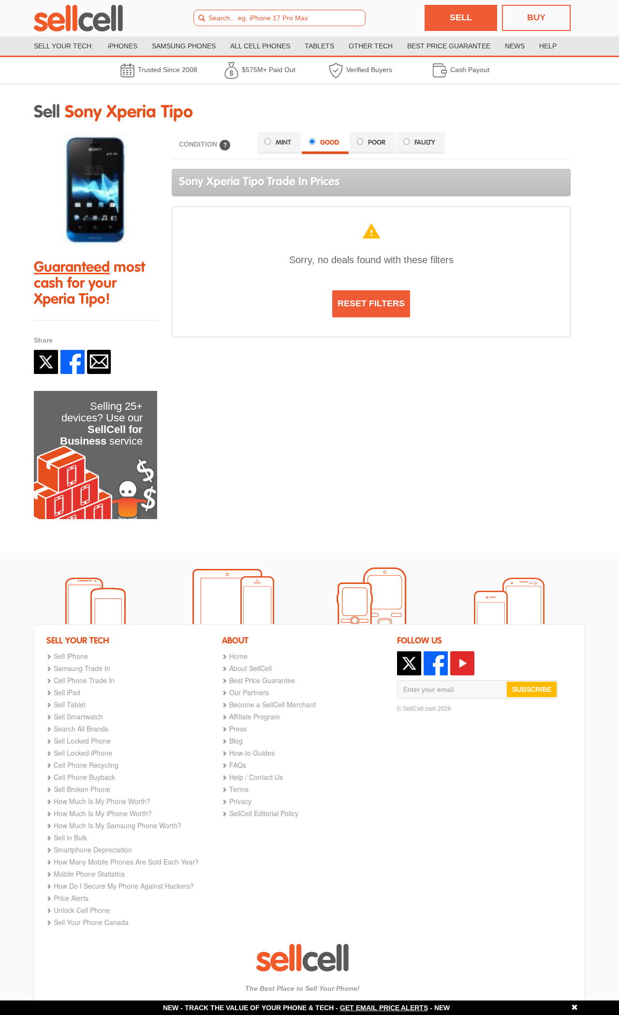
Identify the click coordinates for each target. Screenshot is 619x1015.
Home (238, 656)
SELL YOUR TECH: (63, 46)
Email (99, 362)
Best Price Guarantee (262, 680)
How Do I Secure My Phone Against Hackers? (124, 885)
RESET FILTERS (371, 303)
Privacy (240, 801)
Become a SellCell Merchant (272, 704)
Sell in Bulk (70, 837)
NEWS (515, 46)
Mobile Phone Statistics (89, 873)
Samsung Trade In (82, 668)
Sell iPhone (71, 656)
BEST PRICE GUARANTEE (448, 46)
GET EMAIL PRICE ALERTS (384, 1008)
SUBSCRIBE (531, 689)
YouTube (462, 663)
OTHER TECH (371, 46)
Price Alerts (71, 898)
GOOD (329, 142)
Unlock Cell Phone (82, 910)
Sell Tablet (70, 704)
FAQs (237, 764)
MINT (283, 142)
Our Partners (249, 692)
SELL (461, 17)
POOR (376, 142)
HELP (548, 46)
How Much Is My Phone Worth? (102, 801)
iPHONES (122, 46)
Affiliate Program (254, 716)
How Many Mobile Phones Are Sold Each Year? (126, 861)
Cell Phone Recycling (86, 764)
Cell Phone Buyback (84, 777)
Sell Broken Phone (82, 789)
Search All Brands (81, 728)
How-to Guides (252, 752)
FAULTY (424, 142)
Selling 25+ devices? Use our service (101, 423)
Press (238, 728)
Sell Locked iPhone (83, 752)
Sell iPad (67, 692)
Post (46, 362)
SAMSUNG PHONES (184, 46)
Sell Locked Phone (82, 740)
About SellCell (250, 668)
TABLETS (319, 46)
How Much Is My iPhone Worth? (103, 813)
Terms (239, 789)
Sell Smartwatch (78, 716)
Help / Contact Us (256, 777)
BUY (536, 17)
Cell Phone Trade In (84, 680)
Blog (236, 740)
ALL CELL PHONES (260, 46)
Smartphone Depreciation (93, 849)
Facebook (72, 362)
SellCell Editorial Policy (263, 813)
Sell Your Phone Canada (91, 922)
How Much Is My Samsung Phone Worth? (117, 825)
